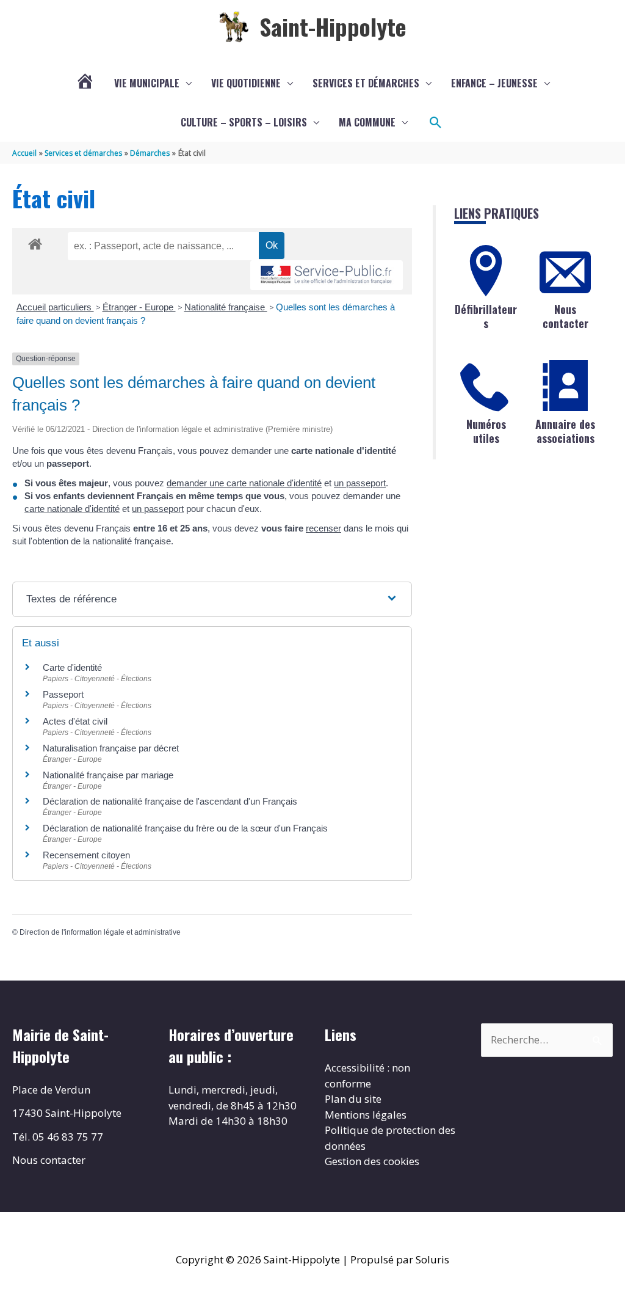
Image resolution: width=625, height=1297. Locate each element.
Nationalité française (225, 307)
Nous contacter (565, 316)
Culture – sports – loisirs (244, 122)
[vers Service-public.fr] (326, 275)
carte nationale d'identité (72, 508)
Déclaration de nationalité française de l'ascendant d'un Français (170, 801)
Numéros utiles (486, 431)
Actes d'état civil (75, 721)
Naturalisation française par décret (111, 748)
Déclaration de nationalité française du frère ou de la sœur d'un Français (185, 828)
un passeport (360, 483)
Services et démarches (365, 83)
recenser (323, 528)
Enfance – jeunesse (494, 83)
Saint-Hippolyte (332, 26)
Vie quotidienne (246, 83)
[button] (436, 123)
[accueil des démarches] (35, 242)
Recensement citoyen (86, 855)
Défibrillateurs (486, 316)
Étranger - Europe (139, 307)
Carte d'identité (72, 667)
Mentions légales (365, 1115)
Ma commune (367, 122)
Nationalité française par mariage (108, 775)
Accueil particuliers (55, 307)
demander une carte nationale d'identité (244, 483)
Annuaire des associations (565, 431)
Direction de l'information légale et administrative (100, 932)
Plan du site (353, 1099)
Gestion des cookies (372, 1161)
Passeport (63, 694)
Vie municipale (146, 83)
